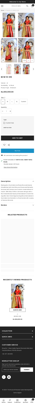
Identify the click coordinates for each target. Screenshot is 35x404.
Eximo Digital (17, 393)
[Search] (27, 6)
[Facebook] (4, 377)
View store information (10, 167)
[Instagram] (9, 377)
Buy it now (17, 150)
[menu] (2, 6)
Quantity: (4, 107)
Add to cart (17, 138)
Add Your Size (7, 127)
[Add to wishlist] (4, 144)
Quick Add (17, 310)
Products (8, 10)
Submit (27, 370)
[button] (28, 60)
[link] (17, 267)
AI (7, 83)
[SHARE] (8, 145)
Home (2, 10)
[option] (9, 37)
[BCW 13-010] (18, 296)
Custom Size (10, 123)
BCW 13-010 (17, 316)
